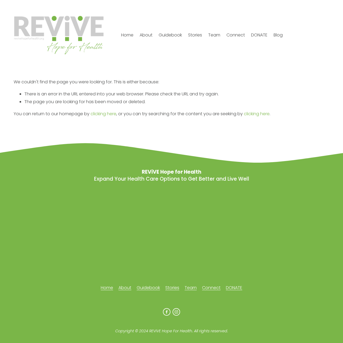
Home (127, 35)
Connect (235, 35)
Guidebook (170, 35)
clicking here (103, 114)
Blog (278, 35)
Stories (195, 35)
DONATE (259, 35)
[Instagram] (176, 312)
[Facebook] (166, 312)
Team (214, 35)
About (146, 35)
